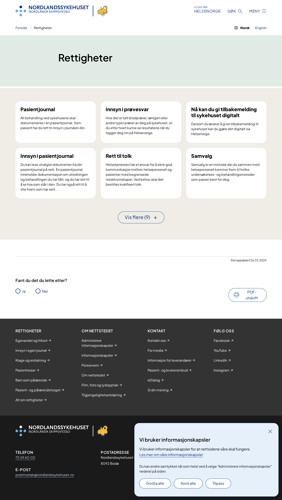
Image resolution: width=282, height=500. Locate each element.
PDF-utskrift (252, 295)
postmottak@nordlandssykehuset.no (44, 475)
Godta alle (155, 483)
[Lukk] (270, 431)
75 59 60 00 (25, 457)
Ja (24, 291)
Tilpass (218, 483)
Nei (45, 291)
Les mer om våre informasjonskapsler (171, 454)
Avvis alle (188, 483)
